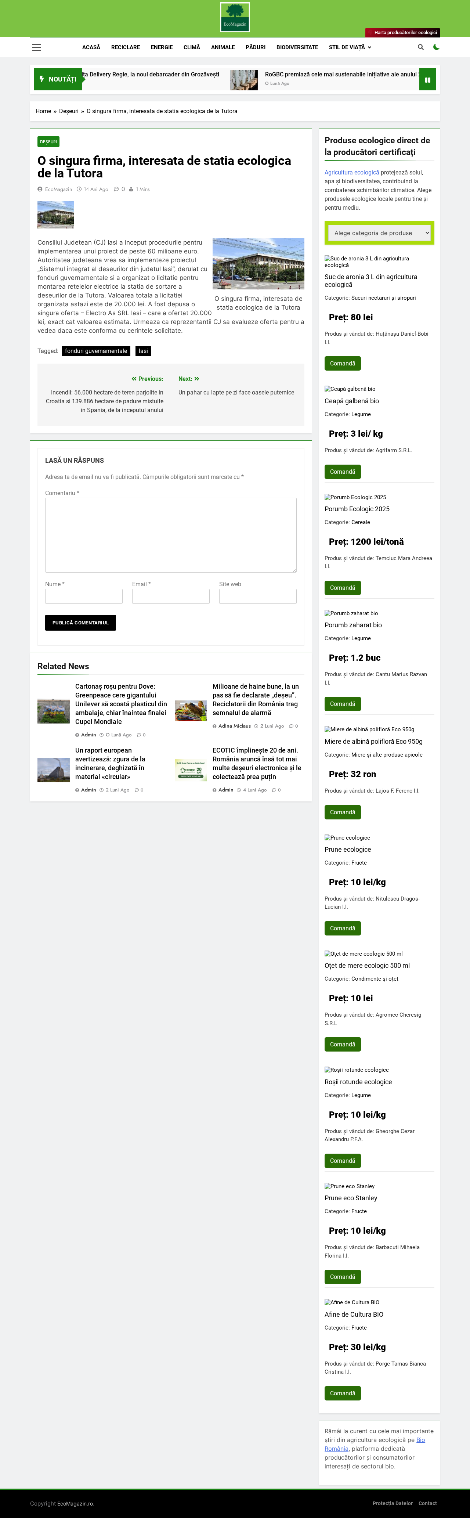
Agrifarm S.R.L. (394, 450)
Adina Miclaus (234, 725)
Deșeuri (48, 141)
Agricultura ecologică (352, 172)
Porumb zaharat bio (353, 625)
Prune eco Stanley (351, 1198)
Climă (192, 47)
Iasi (143, 350)
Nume (55, 584)
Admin (88, 734)
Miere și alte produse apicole (387, 754)
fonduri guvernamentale (96, 350)
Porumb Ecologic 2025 (357, 509)
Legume (361, 414)
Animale (223, 47)
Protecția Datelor (393, 1503)
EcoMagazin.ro (75, 1503)
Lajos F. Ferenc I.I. (398, 790)
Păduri (255, 47)
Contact (428, 1503)
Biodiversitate (297, 47)
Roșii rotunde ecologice (358, 1082)
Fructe (359, 862)
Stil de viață (347, 47)
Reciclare (125, 47)
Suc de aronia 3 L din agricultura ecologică (371, 280)
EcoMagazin (58, 189)
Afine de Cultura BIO (354, 1314)
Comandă (342, 363)
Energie (162, 47)
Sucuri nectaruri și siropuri (383, 298)
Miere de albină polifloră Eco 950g (374, 741)
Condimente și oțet (374, 979)
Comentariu (62, 493)
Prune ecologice (348, 849)
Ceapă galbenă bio (352, 401)
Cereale (360, 522)
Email (141, 584)
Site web (230, 584)
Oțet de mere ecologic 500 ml (367, 965)
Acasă (91, 47)
